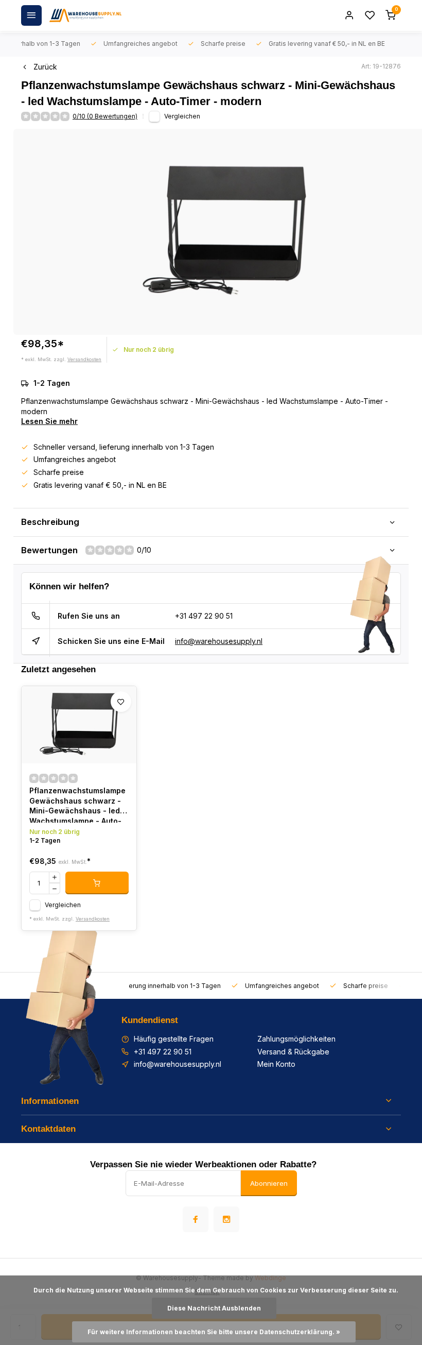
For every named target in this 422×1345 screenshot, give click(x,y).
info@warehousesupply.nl (218, 641)
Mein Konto (276, 1064)
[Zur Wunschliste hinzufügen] (121, 701)
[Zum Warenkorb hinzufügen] (97, 883)
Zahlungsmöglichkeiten (296, 1038)
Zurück (45, 66)
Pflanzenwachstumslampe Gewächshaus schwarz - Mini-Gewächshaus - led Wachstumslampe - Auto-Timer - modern (77, 804)
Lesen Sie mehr (49, 421)
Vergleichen (182, 116)
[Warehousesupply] (85, 15)
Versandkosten (84, 359)
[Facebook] (195, 1219)
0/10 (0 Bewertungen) (105, 116)
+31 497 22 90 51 (204, 615)
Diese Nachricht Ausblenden (214, 1308)
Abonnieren (269, 1183)
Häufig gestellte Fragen (174, 1038)
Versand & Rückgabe (293, 1051)
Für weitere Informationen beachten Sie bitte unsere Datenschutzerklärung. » (213, 1332)
